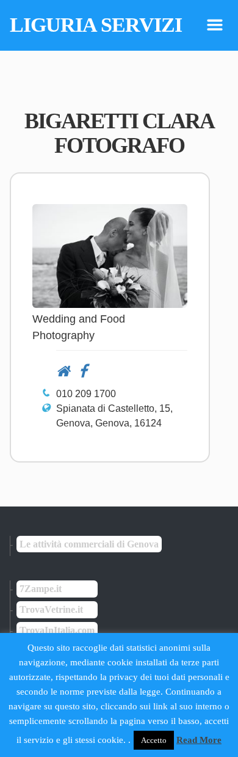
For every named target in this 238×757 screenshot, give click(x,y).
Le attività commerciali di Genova (89, 544)
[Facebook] (78, 371)
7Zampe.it (41, 588)
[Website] (63, 371)
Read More (199, 740)
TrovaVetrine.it (51, 609)
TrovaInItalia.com (57, 630)
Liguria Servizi (96, 25)
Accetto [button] (154, 740)
